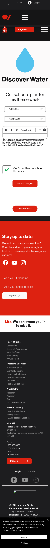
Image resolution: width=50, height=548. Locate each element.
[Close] (46, 521)
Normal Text (26, 130)
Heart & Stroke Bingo (16, 411)
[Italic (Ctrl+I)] (11, 130)
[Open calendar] (42, 109)
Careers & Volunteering (17, 349)
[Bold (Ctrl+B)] (6, 130)
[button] (25, 423)
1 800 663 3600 (13, 445)
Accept (24, 537)
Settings (24, 543)
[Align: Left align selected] (40, 130)
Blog (8, 399)
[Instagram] (36, 480)
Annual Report (13, 359)
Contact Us (12, 346)
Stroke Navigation (14, 368)
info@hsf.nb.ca (13, 454)
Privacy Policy (12, 355)
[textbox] (25, 136)
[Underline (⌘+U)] (17, 130)
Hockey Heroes (13, 415)
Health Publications (15, 384)
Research (11, 393)
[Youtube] (25, 480)
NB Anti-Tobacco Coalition (18, 418)
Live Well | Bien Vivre (15, 371)
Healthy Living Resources (16, 377)
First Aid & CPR (13, 381)
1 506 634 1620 (13, 448)
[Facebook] (14, 480)
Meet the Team (13, 352)
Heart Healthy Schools (16, 374)
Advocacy (11, 396)
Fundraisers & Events (16, 402)
